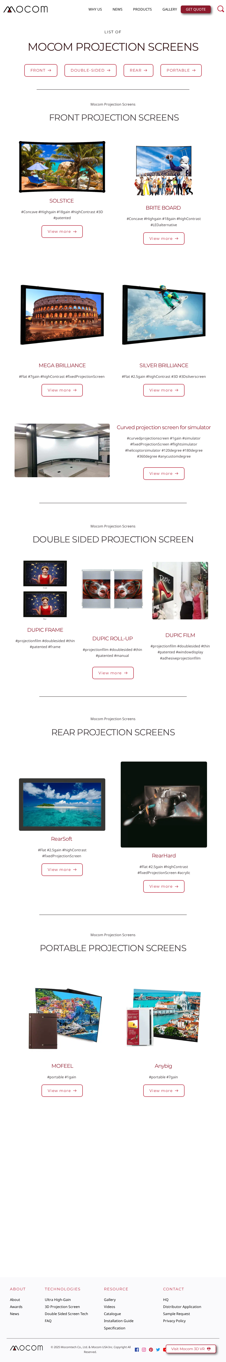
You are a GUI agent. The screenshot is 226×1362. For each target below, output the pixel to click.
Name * (95, 1121)
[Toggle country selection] (159, 1149)
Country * (96, 1180)
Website (95, 1141)
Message (96, 1200)
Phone (156, 1141)
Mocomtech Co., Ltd (74, 1347)
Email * (157, 1121)
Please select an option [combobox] (110, 1169)
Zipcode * (159, 1180)
